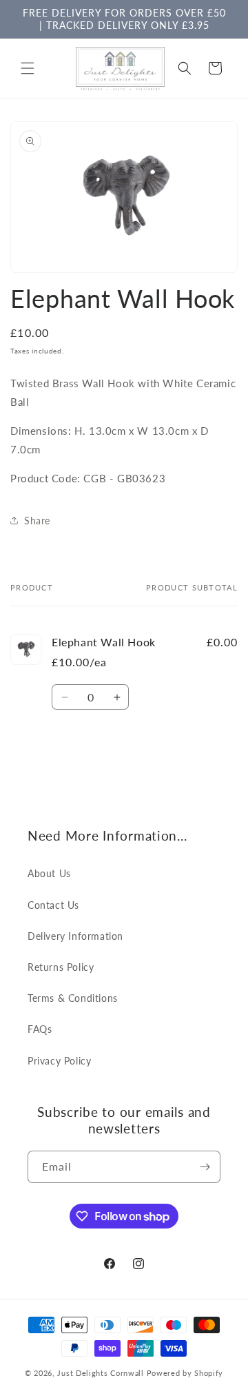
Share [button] (37, 520)
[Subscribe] (204, 1167)
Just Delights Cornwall (100, 1372)
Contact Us (53, 905)
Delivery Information (75, 936)
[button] (27, 68)
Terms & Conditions (73, 998)
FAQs (40, 1029)
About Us (49, 873)
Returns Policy (61, 967)
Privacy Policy (59, 1061)
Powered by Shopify (185, 1372)
